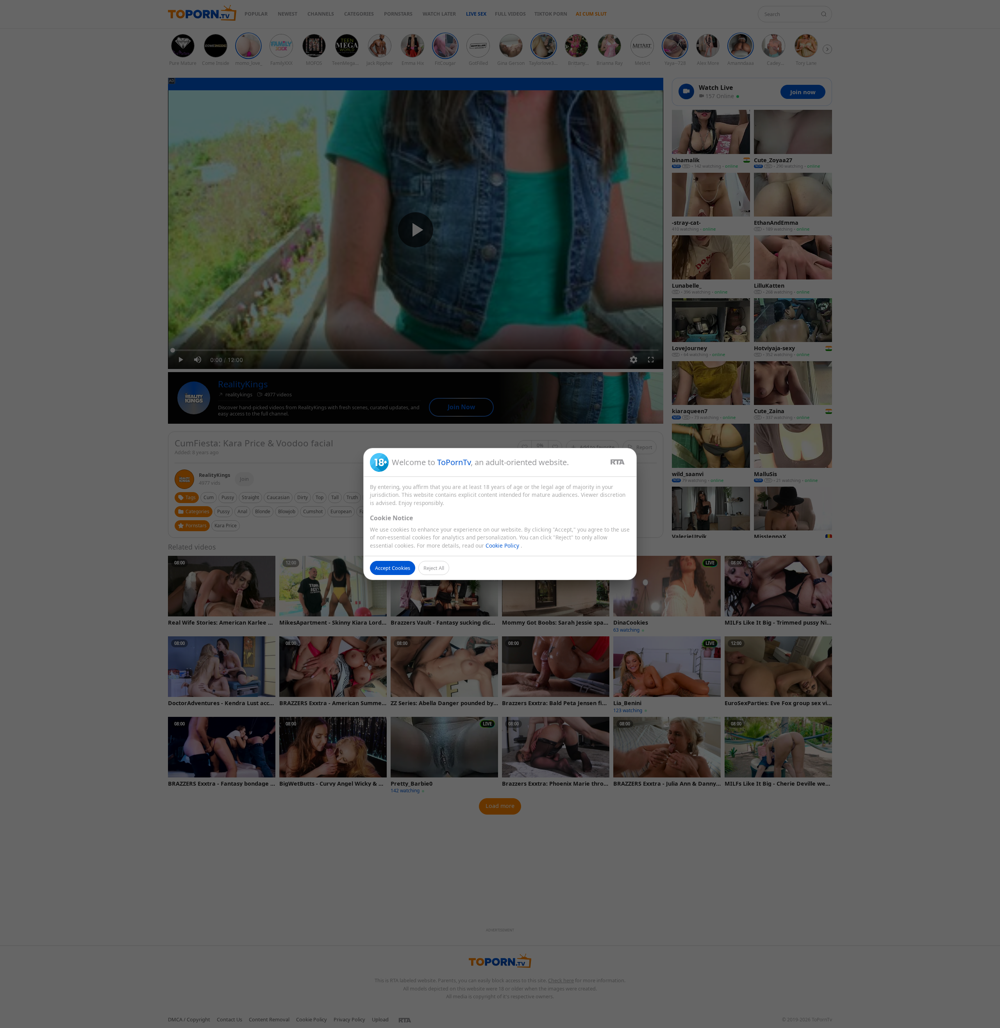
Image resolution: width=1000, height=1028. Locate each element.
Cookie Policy (503, 545)
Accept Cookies (392, 567)
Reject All (433, 567)
